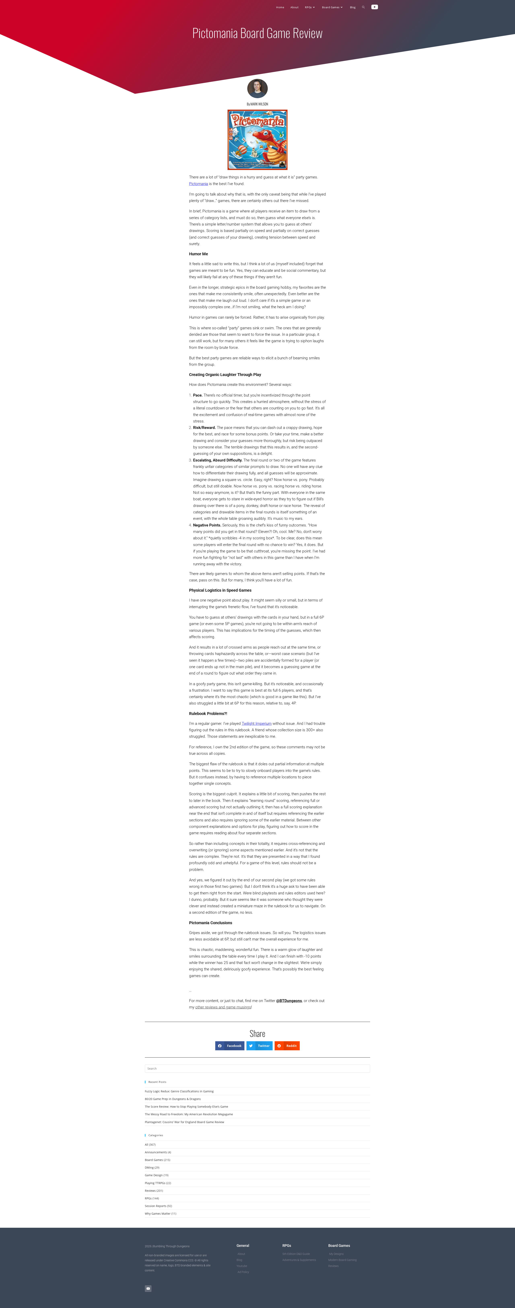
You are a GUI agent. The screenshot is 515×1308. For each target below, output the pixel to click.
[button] (229, 1045)
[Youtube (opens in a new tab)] (375, 7)
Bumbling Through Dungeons (170, 7)
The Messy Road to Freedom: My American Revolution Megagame (189, 1114)
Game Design (154, 1175)
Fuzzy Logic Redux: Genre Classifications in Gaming (179, 1091)
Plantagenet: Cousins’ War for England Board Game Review (184, 1122)
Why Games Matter (158, 1213)
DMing (149, 1167)
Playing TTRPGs (155, 1183)
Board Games (154, 1160)
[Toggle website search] (363, 7)
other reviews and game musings (223, 1007)
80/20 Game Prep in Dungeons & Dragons (173, 1099)
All (146, 1144)
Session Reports (155, 1206)
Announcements (156, 1152)
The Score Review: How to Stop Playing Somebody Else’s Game (186, 1106)
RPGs (148, 1198)
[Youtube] (148, 1288)
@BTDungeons (289, 1000)
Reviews (150, 1191)
